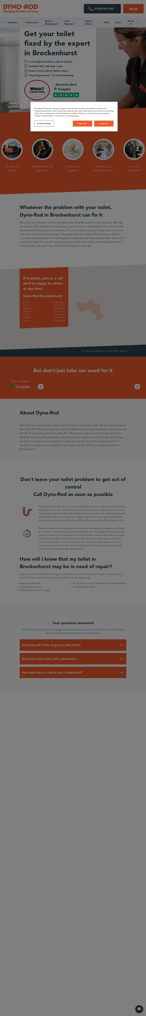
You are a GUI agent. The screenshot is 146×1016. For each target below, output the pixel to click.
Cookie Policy (74, 116)
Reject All (82, 123)
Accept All (104, 123)
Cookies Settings (44, 123)
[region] (74, 117)
